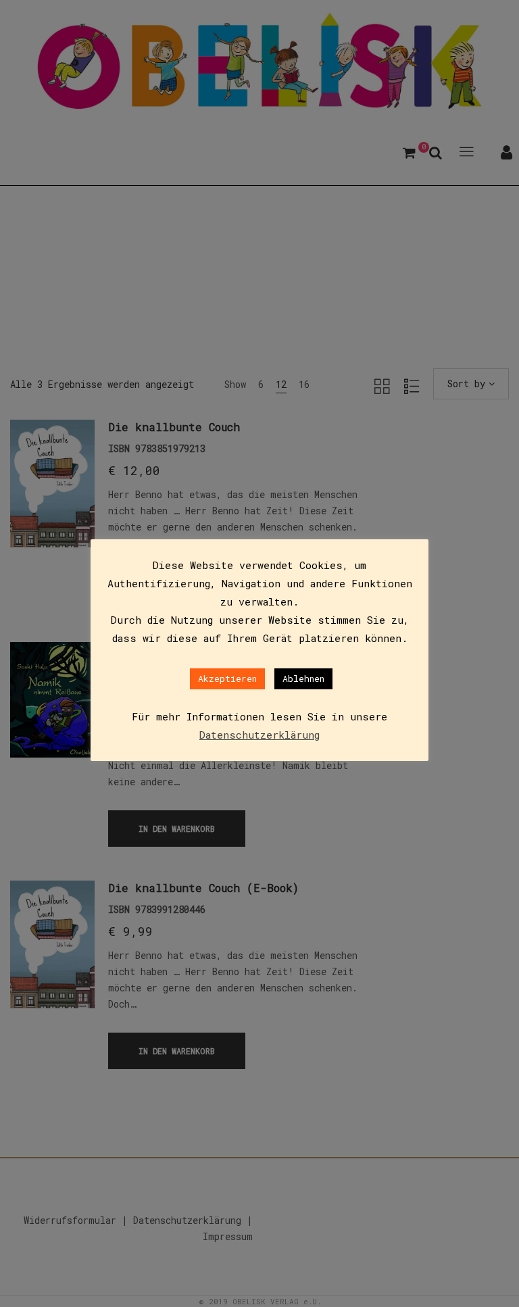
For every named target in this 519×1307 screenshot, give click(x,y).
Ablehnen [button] (303, 678)
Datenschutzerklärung (259, 734)
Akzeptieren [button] (227, 678)
